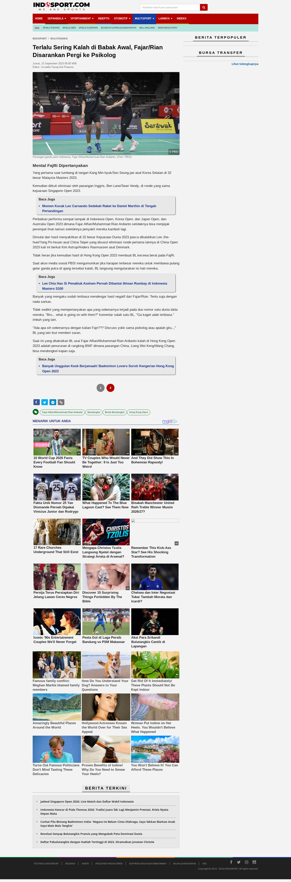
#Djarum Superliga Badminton (118, 27)
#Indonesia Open (167, 27)
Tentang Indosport (46, 863)
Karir (85, 863)
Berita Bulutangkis (115, 412)
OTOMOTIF (121, 18)
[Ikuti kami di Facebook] (231, 863)
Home (39, 18)
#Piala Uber (69, 27)
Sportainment (80, 18)
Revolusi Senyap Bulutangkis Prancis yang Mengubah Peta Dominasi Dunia (91, 834)
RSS (204, 863)
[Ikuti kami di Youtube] (254, 863)
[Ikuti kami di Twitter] (239, 863)
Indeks (181, 18)
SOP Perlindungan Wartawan (147, 863)
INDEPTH (103, 18)
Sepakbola (55, 18)
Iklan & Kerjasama (184, 863)
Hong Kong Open (138, 412)
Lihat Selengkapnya (245, 64)
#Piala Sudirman (88, 27)
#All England (147, 27)
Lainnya (164, 18)
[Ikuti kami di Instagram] (246, 863)
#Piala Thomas (51, 27)
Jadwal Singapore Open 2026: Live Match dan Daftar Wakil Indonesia (87, 801)
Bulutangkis (93, 412)
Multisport (143, 18)
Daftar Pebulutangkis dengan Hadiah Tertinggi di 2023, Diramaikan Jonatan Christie (97, 842)
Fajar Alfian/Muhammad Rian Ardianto (62, 412)
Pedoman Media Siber (109, 863)
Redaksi (70, 863)
